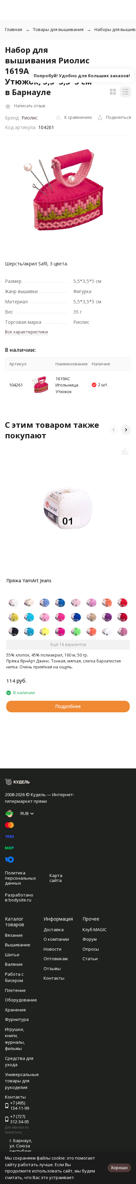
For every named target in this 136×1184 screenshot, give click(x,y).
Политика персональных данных (20, 878)
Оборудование (21, 1000)
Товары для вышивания (58, 29)
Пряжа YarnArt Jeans (28, 580)
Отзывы (52, 968)
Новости (52, 949)
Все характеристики (26, 332)
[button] (114, 430)
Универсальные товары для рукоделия (22, 1080)
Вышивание (17, 945)
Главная (13, 29)
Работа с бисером (14, 977)
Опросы (91, 949)
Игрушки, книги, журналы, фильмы (15, 1039)
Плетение (15, 990)
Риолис (29, 118)
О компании (56, 939)
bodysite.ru (20, 900)
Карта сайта (56, 878)
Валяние (14, 964)
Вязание (14, 935)
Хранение (15, 1010)
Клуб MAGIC (95, 929)
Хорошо (119, 1167)
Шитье (12, 955)
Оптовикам (56, 959)
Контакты (54, 978)
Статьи (90, 959)
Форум (90, 939)
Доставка (54, 929)
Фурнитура (17, 1019)
